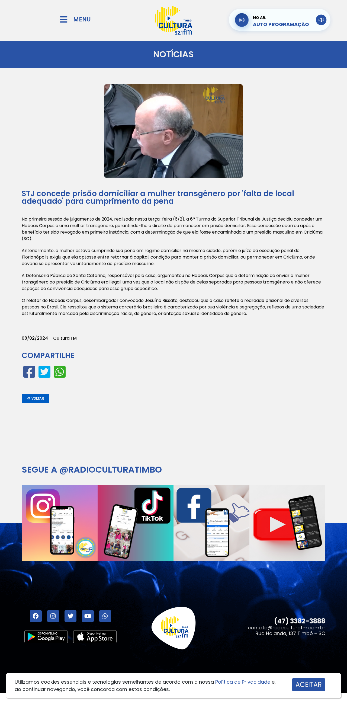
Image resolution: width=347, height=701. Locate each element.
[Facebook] (36, 616)
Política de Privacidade (242, 681)
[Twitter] (70, 616)
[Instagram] (53, 616)
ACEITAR (308, 684)
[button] (35, 398)
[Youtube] (88, 616)
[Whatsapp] (105, 616)
